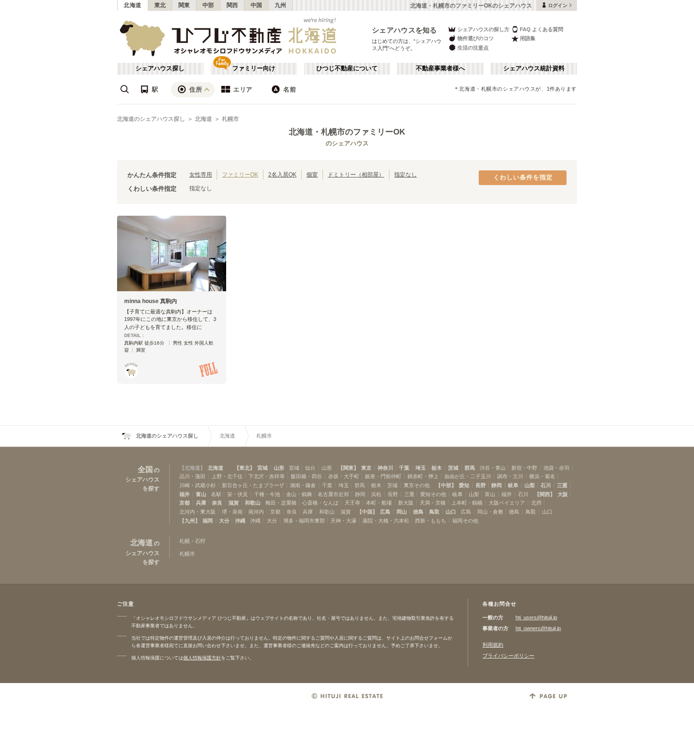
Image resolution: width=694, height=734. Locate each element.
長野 (480, 485)
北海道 (133, 5)
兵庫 (201, 503)
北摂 (536, 503)
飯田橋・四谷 (306, 476)
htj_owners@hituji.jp (538, 628)
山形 (279, 468)
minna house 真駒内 (150, 301)
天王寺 (352, 503)
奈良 (217, 503)
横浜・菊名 (542, 476)
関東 (184, 5)
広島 (385, 512)
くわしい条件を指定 (523, 177)
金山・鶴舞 (299, 494)
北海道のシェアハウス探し (151, 119)
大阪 (563, 494)
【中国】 (367, 512)
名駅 (216, 494)
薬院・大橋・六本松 (386, 520)
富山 (201, 494)
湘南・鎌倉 (303, 485)
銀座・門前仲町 (383, 476)
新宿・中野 (524, 468)
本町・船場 (379, 503)
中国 (256, 5)
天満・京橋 (433, 503)
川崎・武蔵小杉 (197, 485)
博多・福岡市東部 (304, 520)
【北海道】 (192, 468)
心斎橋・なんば (320, 503)
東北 (160, 5)
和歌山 (253, 503)
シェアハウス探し (160, 68)
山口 (451, 512)
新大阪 (406, 503)
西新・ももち (430, 520)
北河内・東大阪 (197, 512)
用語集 (527, 38)
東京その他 (417, 485)
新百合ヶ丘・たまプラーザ (253, 485)
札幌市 (230, 119)
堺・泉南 (232, 512)
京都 (184, 503)
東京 (366, 468)
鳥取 (434, 512)
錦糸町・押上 (423, 476)
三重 (562, 485)
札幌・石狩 (192, 541)
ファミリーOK (240, 174)
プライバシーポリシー (508, 655)
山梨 (530, 485)
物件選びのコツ (475, 38)
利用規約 (492, 645)
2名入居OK (282, 174)
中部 (208, 5)
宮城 (262, 468)
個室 (312, 174)
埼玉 (420, 468)
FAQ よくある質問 (541, 29)
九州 (281, 5)
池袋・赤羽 (556, 468)
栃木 (437, 468)
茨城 (453, 468)
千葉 (404, 468)
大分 (224, 520)
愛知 (464, 485)
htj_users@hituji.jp (536, 617)
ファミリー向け (253, 68)
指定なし (405, 174)
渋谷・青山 (493, 468)
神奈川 (385, 468)
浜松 (376, 494)
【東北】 (244, 468)
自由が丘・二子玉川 (467, 476)
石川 (546, 485)
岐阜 (513, 485)
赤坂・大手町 (343, 476)
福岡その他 (465, 520)
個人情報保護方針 (202, 657)
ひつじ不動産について (347, 68)
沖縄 (240, 520)
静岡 (496, 485)
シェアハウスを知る (404, 30)
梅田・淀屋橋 (280, 503)
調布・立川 (510, 476)
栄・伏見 (237, 494)
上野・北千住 (227, 476)
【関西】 (544, 494)
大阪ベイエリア (507, 503)
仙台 (310, 468)
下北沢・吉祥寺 (266, 476)
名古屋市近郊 (333, 494)
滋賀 (234, 503)
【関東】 (348, 468)
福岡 (208, 520)
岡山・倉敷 (490, 512)
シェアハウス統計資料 (534, 68)
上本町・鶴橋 (466, 503)
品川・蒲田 (192, 476)
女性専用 (200, 174)
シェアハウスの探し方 (483, 29)
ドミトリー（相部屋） (356, 174)
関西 (232, 5)
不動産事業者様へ (440, 68)
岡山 (402, 512)
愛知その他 (433, 494)
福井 (184, 494)
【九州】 (189, 520)
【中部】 (446, 485)
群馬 (470, 468)
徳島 (418, 512)
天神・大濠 (343, 520)
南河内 (256, 512)
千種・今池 (267, 494)
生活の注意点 (473, 48)
